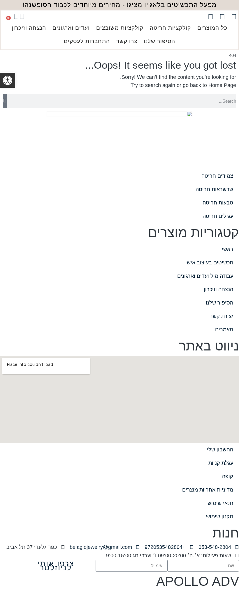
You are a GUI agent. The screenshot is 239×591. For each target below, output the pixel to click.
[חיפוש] (5, 101)
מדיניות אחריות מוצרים (207, 490)
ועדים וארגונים (71, 28)
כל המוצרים (212, 28)
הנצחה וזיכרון (29, 28)
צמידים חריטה (217, 176)
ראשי (227, 249)
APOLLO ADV (197, 581)
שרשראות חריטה (214, 189)
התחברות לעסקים (87, 41)
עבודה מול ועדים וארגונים (205, 276)
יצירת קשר (221, 316)
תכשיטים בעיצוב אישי (209, 263)
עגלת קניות (220, 463)
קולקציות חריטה (170, 28)
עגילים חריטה (218, 216)
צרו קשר (126, 41)
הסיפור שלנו (159, 41)
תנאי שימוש (220, 503)
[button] (7, 80)
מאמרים (224, 329)
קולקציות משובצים (119, 28)
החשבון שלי (220, 450)
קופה (227, 476)
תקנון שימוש (219, 516)
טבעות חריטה (218, 203)
